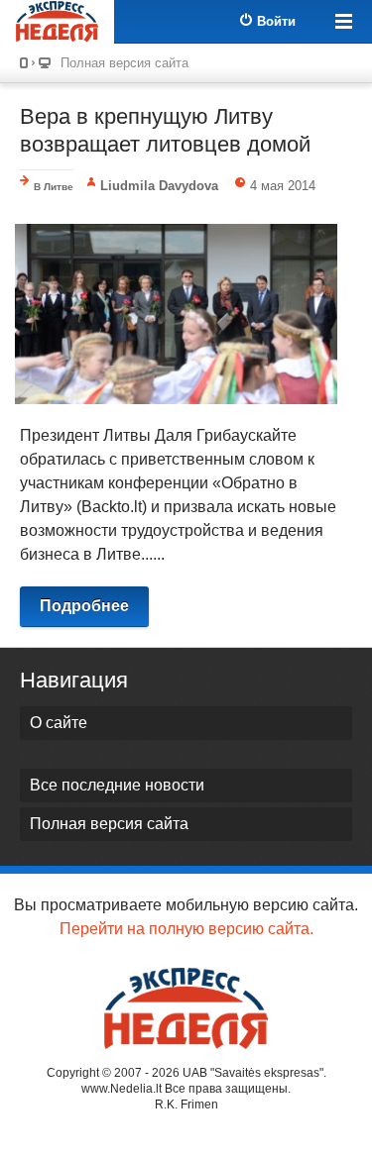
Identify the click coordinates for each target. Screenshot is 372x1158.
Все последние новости (117, 785)
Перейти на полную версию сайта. (186, 928)
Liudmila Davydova (159, 185)
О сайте (58, 722)
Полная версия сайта (124, 62)
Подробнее (84, 605)
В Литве (53, 186)
